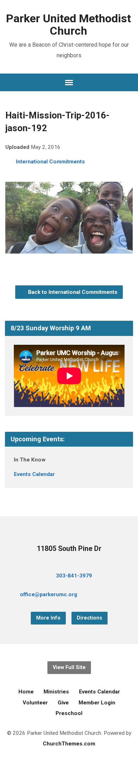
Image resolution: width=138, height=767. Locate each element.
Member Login (97, 702)
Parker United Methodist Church (68, 24)
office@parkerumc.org (48, 594)
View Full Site (69, 667)
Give (63, 702)
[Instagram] (125, 595)
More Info (48, 618)
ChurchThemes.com (69, 743)
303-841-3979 (74, 576)
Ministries (56, 691)
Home (26, 691)
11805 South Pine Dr (69, 549)
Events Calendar (34, 474)
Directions (89, 618)
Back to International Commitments (72, 292)
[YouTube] (114, 595)
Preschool (69, 713)
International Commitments (50, 161)
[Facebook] (102, 595)
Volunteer (35, 702)
